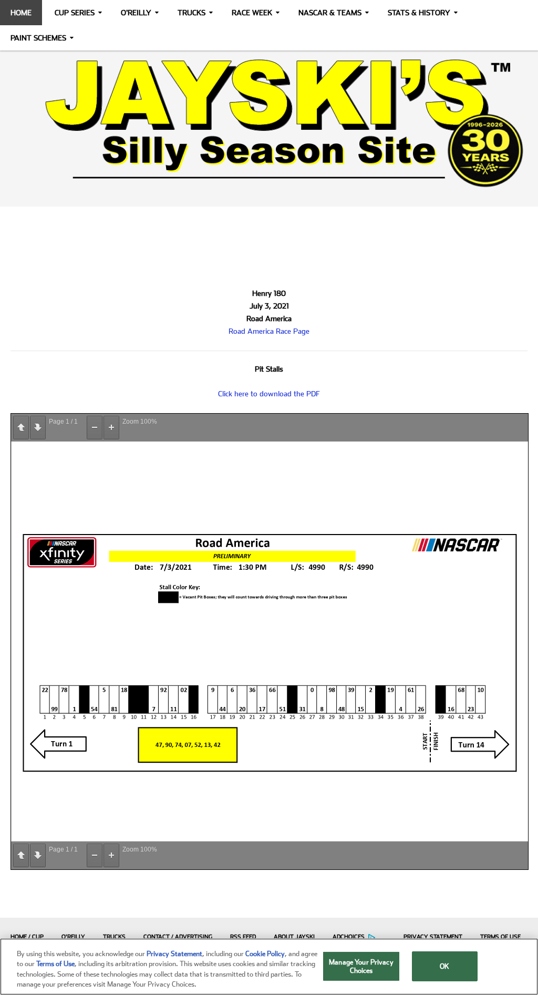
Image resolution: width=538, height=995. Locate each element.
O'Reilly (136, 12)
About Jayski (294, 937)
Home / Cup (27, 937)
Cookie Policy (265, 954)
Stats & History (419, 12)
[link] (269, 123)
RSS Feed (243, 937)
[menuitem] (24, 936)
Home (21, 12)
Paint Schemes (38, 38)
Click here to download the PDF (269, 393)
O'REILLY (73, 937)
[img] (269, 123)
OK (444, 966)
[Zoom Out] (94, 427)
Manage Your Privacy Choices (361, 966)
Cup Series (75, 12)
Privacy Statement (433, 937)
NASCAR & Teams (329, 12)
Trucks (191, 12)
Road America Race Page (269, 331)
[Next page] (38, 427)
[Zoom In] (111, 427)
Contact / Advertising (177, 937)
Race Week (252, 12)
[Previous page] (21, 427)
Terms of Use (500, 937)
